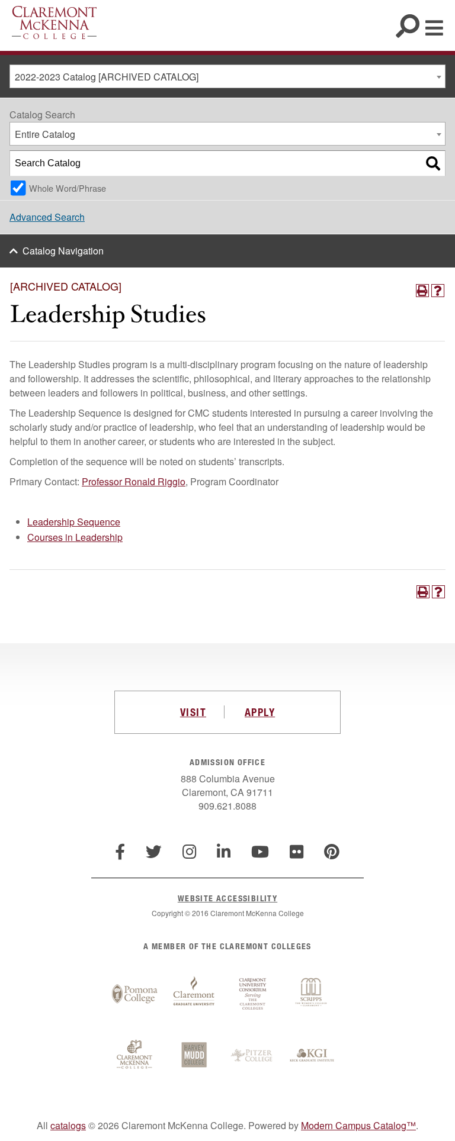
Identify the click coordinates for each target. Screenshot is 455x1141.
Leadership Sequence (73, 521)
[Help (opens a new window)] (437, 290)
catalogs (68, 1125)
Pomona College (134, 994)
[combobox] (227, 76)
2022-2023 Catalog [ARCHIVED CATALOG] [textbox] (106, 76)
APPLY (260, 711)
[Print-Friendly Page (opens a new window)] (422, 290)
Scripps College (312, 994)
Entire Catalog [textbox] (45, 134)
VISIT (193, 711)
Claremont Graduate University (193, 994)
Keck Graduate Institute (312, 1056)
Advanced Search (47, 217)
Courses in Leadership (75, 537)
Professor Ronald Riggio (133, 481)
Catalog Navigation (63, 250)
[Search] (433, 163)
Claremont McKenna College (54, 22)
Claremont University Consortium (253, 994)
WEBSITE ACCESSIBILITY (227, 898)
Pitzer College (253, 1056)
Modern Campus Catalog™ (358, 1125)
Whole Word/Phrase (67, 188)
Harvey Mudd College (193, 1056)
